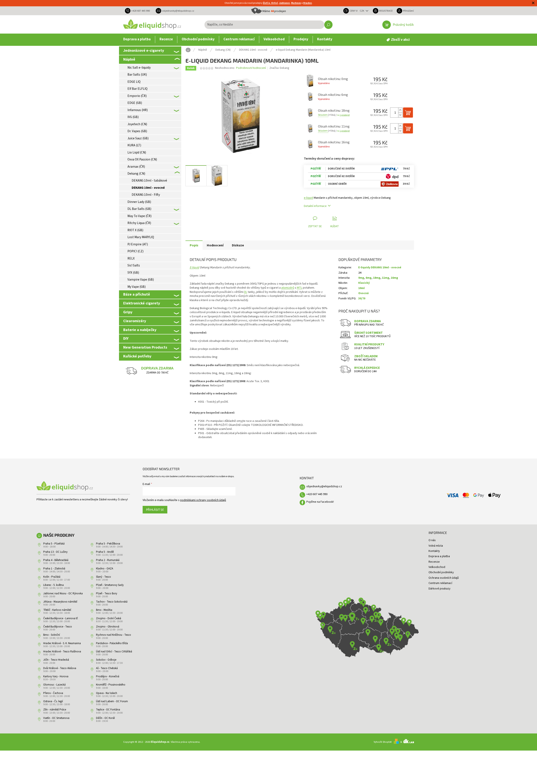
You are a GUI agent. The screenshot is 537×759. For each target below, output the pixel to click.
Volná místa (436, 546)
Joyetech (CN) (137, 124)
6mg (368, 278)
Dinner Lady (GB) (139, 202)
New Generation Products (145, 347)
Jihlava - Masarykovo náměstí (60, 602)
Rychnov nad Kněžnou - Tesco (113, 635)
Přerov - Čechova (53, 693)
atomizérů (287, 288)
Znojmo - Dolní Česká (108, 618)
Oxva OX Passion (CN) (142, 159)
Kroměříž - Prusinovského (110, 685)
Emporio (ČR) (137, 96)
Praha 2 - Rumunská (107, 560)
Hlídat (334, 226)
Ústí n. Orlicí (270, 3)
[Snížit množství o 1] (400, 115)
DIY (126, 338)
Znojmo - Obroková (107, 627)
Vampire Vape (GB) (140, 279)
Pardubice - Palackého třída (112, 643)
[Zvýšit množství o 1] (400, 110)
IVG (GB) (133, 117)
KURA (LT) (134, 145)
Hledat (328, 24)
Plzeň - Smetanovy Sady (110, 585)
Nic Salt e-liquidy (139, 67)
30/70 (361, 298)
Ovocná (363, 293)
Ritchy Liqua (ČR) (139, 223)
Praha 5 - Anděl (105, 552)
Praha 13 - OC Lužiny (55, 552)
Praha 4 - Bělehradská (55, 560)
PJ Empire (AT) (137, 244)
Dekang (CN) (136, 173)
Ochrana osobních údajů (444, 578)
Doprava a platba (439, 556)
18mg (376, 278)
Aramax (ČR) (136, 166)
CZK (362, 11)
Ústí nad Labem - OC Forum (112, 701)
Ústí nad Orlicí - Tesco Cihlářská (114, 651)
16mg (394, 278)
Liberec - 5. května (53, 585)
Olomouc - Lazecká (54, 685)
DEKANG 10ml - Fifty (146, 194)
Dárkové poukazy (439, 589)
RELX (131, 258)
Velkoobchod (437, 567)
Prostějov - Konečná (107, 676)
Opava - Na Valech (106, 693)
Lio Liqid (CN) (136, 152)
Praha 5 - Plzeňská (54, 544)
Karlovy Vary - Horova (55, 676)
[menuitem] (137, 39)
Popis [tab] (194, 245)
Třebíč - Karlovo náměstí (57, 610)
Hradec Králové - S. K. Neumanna (62, 643)
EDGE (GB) (134, 102)
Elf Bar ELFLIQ (137, 88)
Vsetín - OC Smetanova (56, 718)
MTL (299, 288)
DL (245, 292)
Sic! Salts (133, 265)
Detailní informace (315, 206)
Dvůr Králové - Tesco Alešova (59, 668)
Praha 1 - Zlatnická (54, 568)
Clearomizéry (134, 321)
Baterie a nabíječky (139, 330)
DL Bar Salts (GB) (139, 208)
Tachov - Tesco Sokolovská (111, 602)
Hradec (307, 3)
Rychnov (296, 3)
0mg (361, 278)
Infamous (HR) (137, 110)
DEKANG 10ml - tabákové (149, 180)
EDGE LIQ (134, 81)
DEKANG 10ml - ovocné (148, 187)
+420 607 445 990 (316, 494)
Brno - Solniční (51, 635)
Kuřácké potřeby (137, 356)
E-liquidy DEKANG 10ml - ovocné (379, 267)
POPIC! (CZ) (135, 251)
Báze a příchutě (136, 294)
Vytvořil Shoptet (383, 742)
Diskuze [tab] (238, 245)
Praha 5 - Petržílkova (108, 544)
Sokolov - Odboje (106, 660)
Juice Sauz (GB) (138, 138)
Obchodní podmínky (441, 572)
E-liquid (194, 267)
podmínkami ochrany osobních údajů (203, 500)
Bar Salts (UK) (137, 74)
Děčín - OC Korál (105, 718)
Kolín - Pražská (51, 577)
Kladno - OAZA (104, 568)
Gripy (127, 312)
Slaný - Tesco (103, 577)
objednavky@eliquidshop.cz (324, 486)
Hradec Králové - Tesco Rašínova (62, 651)
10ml (361, 288)
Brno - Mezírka (104, 610)
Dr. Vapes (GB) (137, 131)
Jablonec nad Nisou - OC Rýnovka (63, 593)
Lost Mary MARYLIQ (140, 237)
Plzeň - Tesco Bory (106, 593)
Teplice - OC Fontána (108, 709)
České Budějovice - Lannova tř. (60, 618)
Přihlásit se (155, 509)
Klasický (364, 283)
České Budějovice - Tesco (57, 627)
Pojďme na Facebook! (320, 502)
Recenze (434, 562)
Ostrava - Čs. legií (53, 701)
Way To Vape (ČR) (139, 216)
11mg (385, 278)
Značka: (279, 68)
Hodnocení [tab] (215, 245)
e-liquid (308, 198)
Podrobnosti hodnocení (251, 68)
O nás (432, 540)
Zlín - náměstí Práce (54, 709)
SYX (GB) (133, 272)
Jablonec (284, 3)
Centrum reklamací (440, 583)
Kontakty (434, 551)
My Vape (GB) (136, 286)
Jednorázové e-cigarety (143, 50)
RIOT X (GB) (135, 230)
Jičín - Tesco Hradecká (56, 660)
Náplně (129, 59)
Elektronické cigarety (141, 303)
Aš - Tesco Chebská (107, 668)
